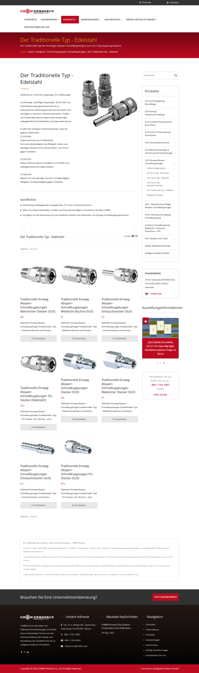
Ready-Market (172, 669)
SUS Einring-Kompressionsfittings (155, 113)
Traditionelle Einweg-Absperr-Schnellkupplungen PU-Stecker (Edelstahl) (36, 394)
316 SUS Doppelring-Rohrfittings (155, 102)
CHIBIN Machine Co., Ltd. (50, 669)
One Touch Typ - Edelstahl (158, 178)
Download (156, 293)
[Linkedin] (28, 652)
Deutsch (174, 3)
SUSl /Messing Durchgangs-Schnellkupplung (158, 216)
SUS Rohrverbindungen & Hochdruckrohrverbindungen (159, 151)
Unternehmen (49, 20)
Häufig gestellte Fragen (141, 20)
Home (31, 52)
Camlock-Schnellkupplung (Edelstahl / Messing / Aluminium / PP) (157, 228)
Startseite (30, 20)
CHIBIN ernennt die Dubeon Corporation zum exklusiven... (117, 626)
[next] (135, 228)
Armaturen (63, 574)
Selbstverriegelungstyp (156, 168)
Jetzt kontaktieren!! (165, 597)
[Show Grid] (133, 236)
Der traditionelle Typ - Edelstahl (103, 52)
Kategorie (40, 52)
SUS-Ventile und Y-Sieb (156, 239)
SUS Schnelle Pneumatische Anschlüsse (158, 123)
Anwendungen (90, 20)
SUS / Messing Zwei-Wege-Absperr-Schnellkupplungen (158, 206)
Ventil (96, 574)
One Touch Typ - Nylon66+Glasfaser (155, 184)
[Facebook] (21, 652)
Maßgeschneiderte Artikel (157, 253)
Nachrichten (113, 20)
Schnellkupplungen (86, 574)
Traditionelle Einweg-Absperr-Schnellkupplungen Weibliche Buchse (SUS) (77, 305)
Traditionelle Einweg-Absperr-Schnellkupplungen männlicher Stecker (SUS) (37, 305)
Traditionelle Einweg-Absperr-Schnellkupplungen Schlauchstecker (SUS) (117, 305)
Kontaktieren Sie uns (36, 27)
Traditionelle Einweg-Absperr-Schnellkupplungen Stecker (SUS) (75, 386)
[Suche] (140, 2)
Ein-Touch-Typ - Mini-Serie (158, 173)
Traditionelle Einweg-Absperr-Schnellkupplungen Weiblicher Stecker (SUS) (118, 386)
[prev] (22, 228)
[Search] (176, 75)
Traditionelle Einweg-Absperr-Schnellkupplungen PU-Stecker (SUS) (77, 472)
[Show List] (136, 236)
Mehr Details (160, 394)
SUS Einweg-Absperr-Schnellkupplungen (66, 52)
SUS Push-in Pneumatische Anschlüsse (158, 133)
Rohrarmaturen (73, 574)
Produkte (69, 20)
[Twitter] (25, 652)
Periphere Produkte (155, 195)
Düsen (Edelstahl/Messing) (157, 246)
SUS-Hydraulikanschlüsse (157, 143)
